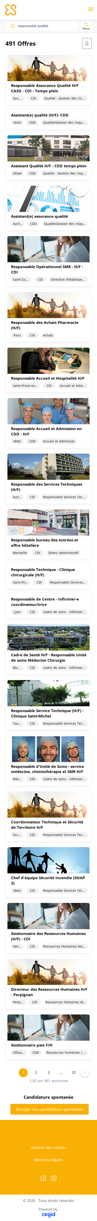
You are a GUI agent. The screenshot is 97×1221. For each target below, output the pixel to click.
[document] (48, 79)
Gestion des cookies (48, 1147)
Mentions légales (48, 1159)
